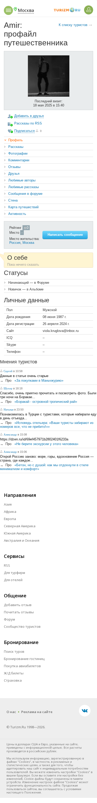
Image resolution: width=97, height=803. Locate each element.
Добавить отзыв (18, 605)
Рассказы (15, 147)
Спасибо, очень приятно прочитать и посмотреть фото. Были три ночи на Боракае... (48, 395)
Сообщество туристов (22, 626)
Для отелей (13, 580)
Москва (28, 243)
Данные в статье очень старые (24, 376)
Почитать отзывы (19, 612)
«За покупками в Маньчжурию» (38, 380)
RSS (7, 565)
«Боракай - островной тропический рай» (45, 402)
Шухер (8, 388)
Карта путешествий (23, 207)
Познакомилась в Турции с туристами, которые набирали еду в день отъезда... (48, 416)
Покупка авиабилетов (22, 666)
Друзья (13, 173)
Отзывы (14, 167)
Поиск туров (14, 651)
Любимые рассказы (23, 187)
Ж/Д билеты (14, 673)
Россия (14, 243)
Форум (9, 619)
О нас (11, 711)
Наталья (8, 409)
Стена (13, 200)
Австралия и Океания (21, 540)
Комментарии (18, 160)
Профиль (15, 140)
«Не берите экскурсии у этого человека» (46, 444)
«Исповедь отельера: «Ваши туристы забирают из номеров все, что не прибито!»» (46, 425)
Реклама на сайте (37, 711)
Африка (10, 511)
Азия (8, 504)
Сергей (8, 371)
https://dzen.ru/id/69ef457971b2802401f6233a (34, 439)
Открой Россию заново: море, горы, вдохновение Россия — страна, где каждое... (47, 458)
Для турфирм (14, 572)
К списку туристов (73, 25)
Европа (10, 518)
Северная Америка (19, 526)
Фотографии (17, 153)
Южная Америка (17, 533)
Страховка (13, 680)
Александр (10, 434)
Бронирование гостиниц (24, 658)
